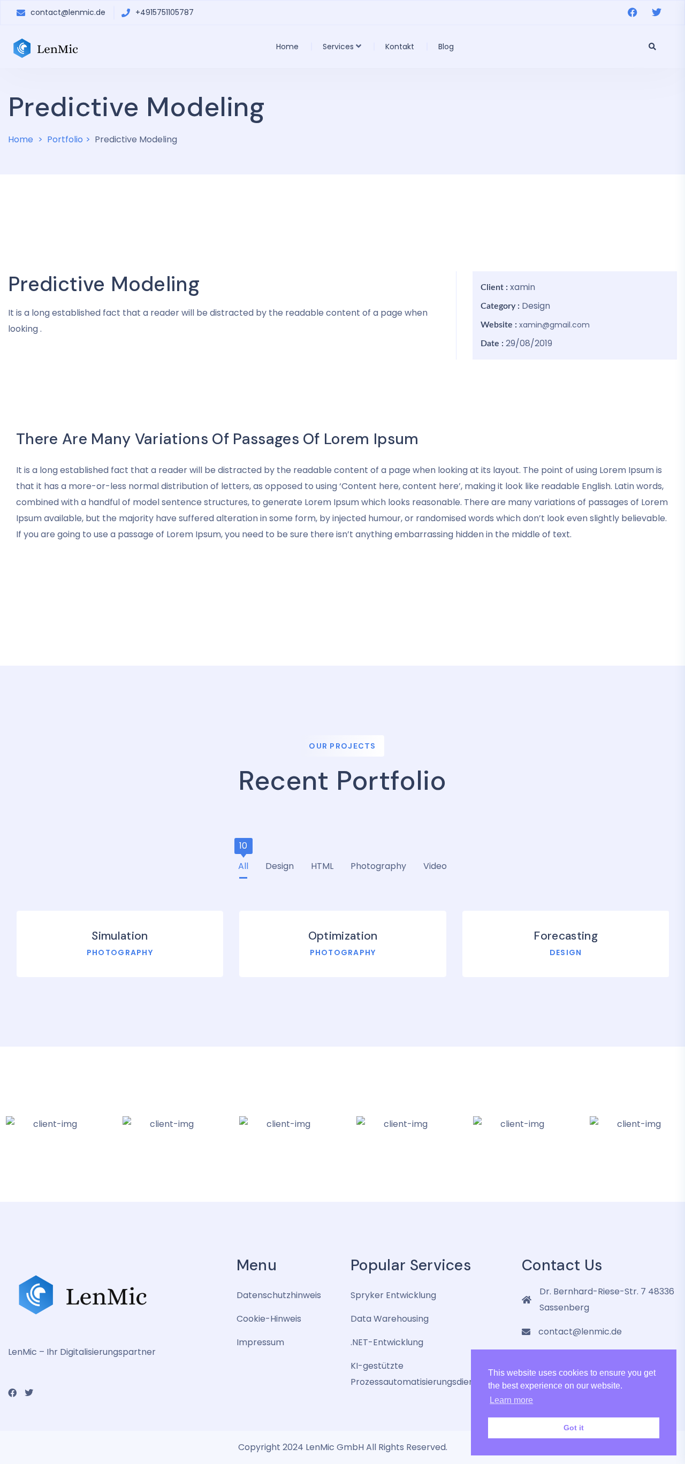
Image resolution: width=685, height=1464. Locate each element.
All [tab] (243, 863)
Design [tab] (279, 863)
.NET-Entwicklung (387, 1342)
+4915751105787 (164, 12)
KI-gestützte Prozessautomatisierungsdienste (419, 1374)
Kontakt (399, 46)
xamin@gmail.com (554, 324)
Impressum (260, 1342)
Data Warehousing (390, 1319)
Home (287, 46)
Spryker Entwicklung (393, 1295)
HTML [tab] (322, 863)
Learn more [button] (511, 1400)
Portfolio (65, 139)
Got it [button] (574, 1427)
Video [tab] (435, 863)
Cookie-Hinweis (269, 1319)
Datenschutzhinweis (279, 1295)
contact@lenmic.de (68, 12)
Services (338, 46)
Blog (446, 46)
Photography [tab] (378, 863)
